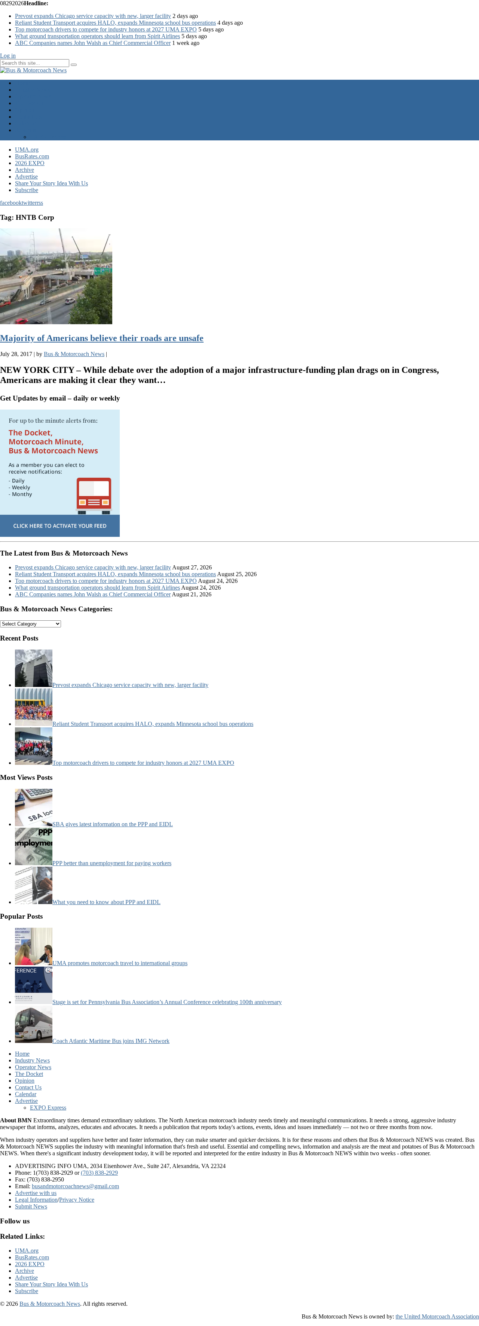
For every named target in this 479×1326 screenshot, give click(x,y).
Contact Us (28, 116)
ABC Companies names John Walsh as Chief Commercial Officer (93, 43)
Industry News (32, 89)
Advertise (26, 130)
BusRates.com (32, 156)
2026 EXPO (30, 163)
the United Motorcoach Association (437, 1316)
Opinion (24, 110)
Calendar (25, 123)
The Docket (29, 103)
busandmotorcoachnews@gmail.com (75, 1186)
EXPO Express (48, 137)
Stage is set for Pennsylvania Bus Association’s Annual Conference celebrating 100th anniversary (167, 1002)
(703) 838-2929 (99, 1173)
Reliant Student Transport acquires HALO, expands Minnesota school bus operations (115, 22)
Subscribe (26, 190)
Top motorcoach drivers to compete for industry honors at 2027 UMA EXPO (106, 29)
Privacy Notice (76, 1199)
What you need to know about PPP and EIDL (106, 902)
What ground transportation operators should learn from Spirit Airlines (97, 36)
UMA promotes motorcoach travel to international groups (119, 963)
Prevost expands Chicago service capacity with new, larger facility (93, 16)
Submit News (31, 1206)
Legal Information (36, 1199)
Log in (8, 55)
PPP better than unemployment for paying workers (111, 863)
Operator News (33, 96)
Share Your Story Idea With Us (51, 183)
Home (22, 83)
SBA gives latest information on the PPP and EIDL (112, 824)
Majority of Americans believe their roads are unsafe (102, 338)
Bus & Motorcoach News (49, 1304)
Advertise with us (36, 1193)
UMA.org (27, 149)
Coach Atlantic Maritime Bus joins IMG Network (111, 1041)
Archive (24, 170)
